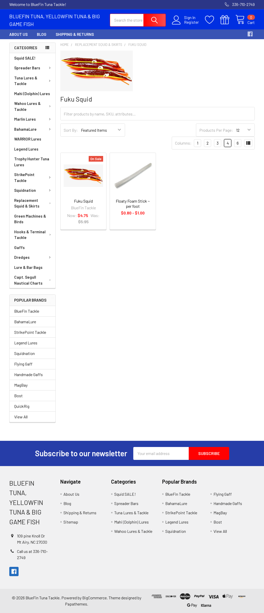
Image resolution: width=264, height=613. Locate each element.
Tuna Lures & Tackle (25, 81)
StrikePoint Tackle (24, 177)
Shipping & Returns (75, 34)
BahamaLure (25, 129)
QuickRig (21, 406)
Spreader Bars (27, 67)
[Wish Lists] (212, 19)
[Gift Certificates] (227, 19)
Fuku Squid (83, 200)
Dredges (22, 257)
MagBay (21, 385)
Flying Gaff (23, 363)
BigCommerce (94, 597)
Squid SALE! (25, 58)
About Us (18, 34)
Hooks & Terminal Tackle (30, 234)
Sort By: (71, 130)
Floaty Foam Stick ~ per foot (133, 203)
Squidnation (25, 190)
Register (191, 22)
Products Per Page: (216, 130)
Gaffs (19, 247)
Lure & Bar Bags (28, 267)
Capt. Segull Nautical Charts (28, 280)
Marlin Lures (25, 119)
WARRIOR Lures (27, 139)
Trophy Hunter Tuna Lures (31, 161)
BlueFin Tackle (26, 311)
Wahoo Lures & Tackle (27, 106)
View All (21, 416)
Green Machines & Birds (30, 219)
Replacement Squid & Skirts (26, 203)
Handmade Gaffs (28, 374)
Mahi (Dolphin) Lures (32, 93)
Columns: (183, 142)
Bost (18, 395)
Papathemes (76, 603)
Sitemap (70, 521)
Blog (41, 34)
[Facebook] (250, 34)
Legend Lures (26, 149)
